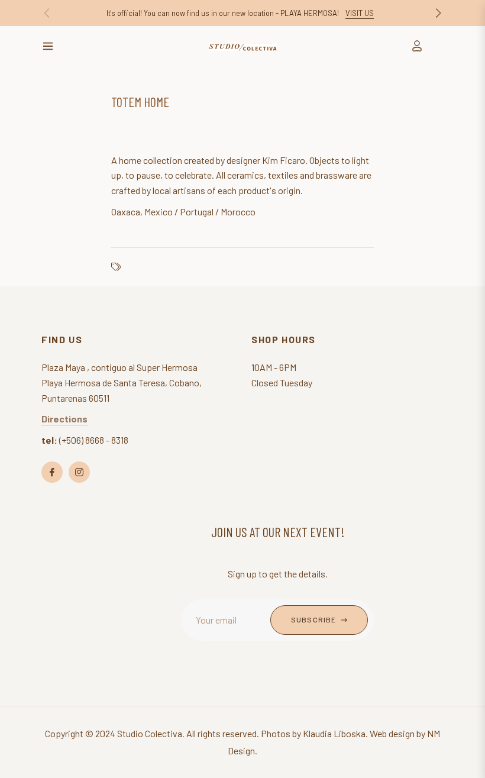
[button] (438, 13)
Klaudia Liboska (334, 733)
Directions (64, 418)
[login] (417, 46)
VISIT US (359, 13)
